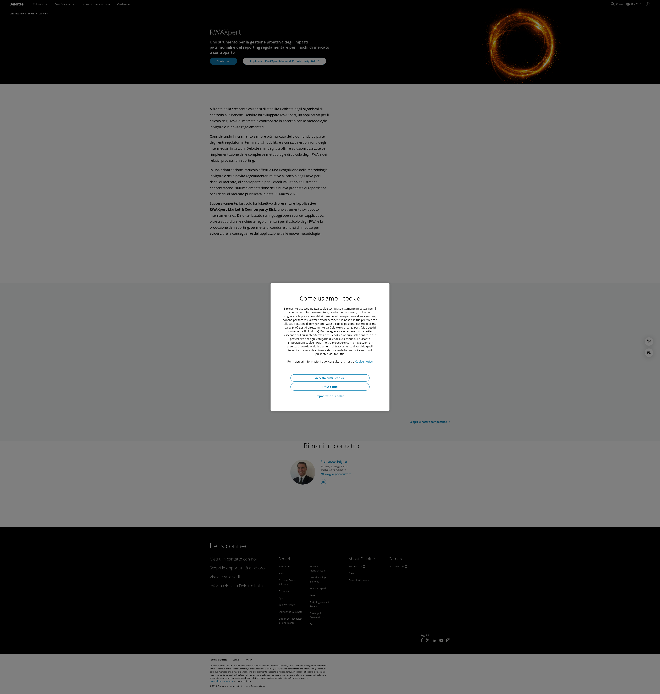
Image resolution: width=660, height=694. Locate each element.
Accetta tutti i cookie (330, 378)
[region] (330, 347)
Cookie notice (364, 361)
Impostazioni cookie (330, 396)
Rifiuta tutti (330, 387)
